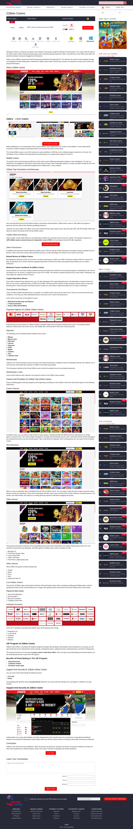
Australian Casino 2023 (96, 811)
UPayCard (56, 818)
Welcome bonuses (16, 813)
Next (94, 130)
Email (64, 780)
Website (64, 784)
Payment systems (56, 809)
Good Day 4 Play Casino (36, 811)
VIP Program (16, 816)
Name (64, 776)
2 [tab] (49, 138)
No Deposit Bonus (13, 7)
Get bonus (88, 27)
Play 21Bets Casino (50, 144)
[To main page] (14, 2)
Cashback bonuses (16, 818)
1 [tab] (48, 138)
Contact (66, 824)
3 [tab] (50, 138)
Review (106, 61)
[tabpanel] (24, 129)
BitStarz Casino (36, 818)
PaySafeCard (56, 816)
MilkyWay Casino (76, 811)
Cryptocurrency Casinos (97, 813)
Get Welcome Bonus (51, 244)
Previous (7, 130)
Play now (51, 753)
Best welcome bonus (96, 818)
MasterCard (56, 811)
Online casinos (36, 809)
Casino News (96, 809)
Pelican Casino (36, 813)
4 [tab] (51, 138)
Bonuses (16, 809)
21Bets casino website (57, 375)
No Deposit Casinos (76, 809)
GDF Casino (76, 818)
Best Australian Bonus (96, 816)
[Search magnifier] (125, 2)
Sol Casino (76, 813)
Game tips (120, 7)
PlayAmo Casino (36, 816)
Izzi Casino (76, 816)
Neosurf (56, 813)
